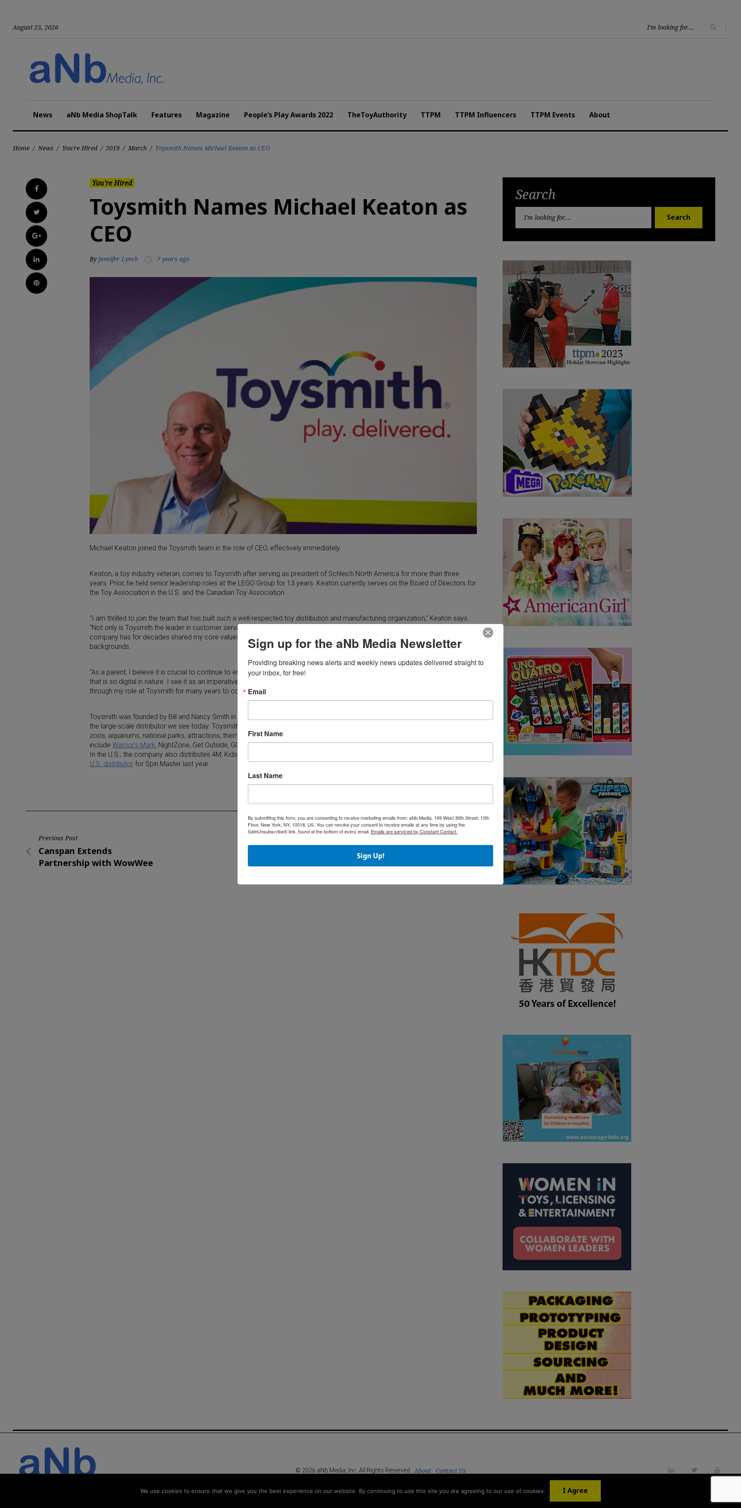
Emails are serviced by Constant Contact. (414, 831)
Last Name (265, 775)
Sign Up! (371, 855)
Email (257, 691)
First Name (265, 733)
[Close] (488, 633)
